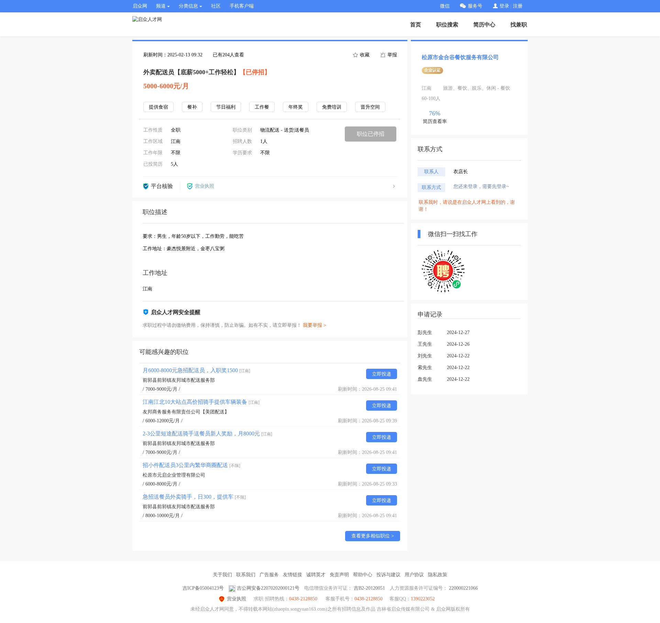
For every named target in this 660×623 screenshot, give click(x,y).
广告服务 (269, 574)
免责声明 (339, 574)
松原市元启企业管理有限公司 (174, 475)
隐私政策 (437, 574)
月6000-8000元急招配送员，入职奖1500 (196, 370)
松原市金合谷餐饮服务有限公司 (460, 57)
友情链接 (292, 574)
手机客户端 (242, 6)
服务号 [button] (475, 6)
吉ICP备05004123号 (203, 588)
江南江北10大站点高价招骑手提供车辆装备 (201, 402)
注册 (517, 6)
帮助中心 (362, 574)
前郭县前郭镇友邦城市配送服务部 (179, 380)
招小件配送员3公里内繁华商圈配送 (191, 465)
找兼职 (518, 24)
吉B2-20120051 (369, 588)
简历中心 (484, 24)
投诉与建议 (388, 574)
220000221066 (463, 588)
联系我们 (245, 574)
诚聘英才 (316, 574)
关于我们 (222, 574)
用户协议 (414, 574)
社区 (216, 6)
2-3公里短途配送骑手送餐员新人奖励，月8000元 (207, 433)
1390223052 (423, 598)
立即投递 (381, 374)
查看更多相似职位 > (372, 535)
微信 (445, 6)
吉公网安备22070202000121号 (268, 588)
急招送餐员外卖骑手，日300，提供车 (194, 497)
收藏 (364, 54)
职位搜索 (447, 24)
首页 (415, 24)
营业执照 (236, 598)
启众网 (140, 6)
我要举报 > (314, 325)
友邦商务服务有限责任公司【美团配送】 (186, 411)
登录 (504, 6)
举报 (391, 54)
